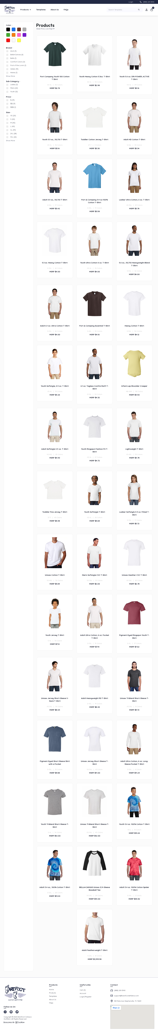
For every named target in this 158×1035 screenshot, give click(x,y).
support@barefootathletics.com (126, 996)
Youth (14, 92)
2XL (13, 133)
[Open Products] (30, 9)
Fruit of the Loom (18, 65)
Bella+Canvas (16, 55)
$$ (12, 104)
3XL (13, 137)
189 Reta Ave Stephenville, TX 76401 (127, 1001)
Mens (14, 88)
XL (13, 130)
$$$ (13, 107)
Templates (41, 9)
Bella (13, 58)
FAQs (66, 9)
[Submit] (139, 9)
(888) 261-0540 (148, 2)
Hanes (13, 72)
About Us (55, 9)
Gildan (14, 69)
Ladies (14, 84)
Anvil (13, 51)
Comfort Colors (17, 62)
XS (13, 116)
